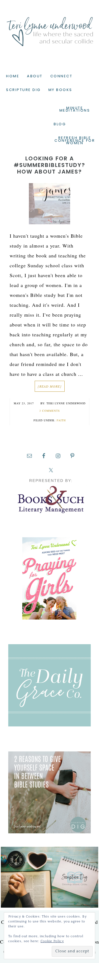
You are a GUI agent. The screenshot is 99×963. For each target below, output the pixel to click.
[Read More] (50, 386)
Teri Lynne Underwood (49, 27)
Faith (61, 420)
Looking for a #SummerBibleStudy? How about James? (49, 165)
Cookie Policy (52, 941)
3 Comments (49, 411)
